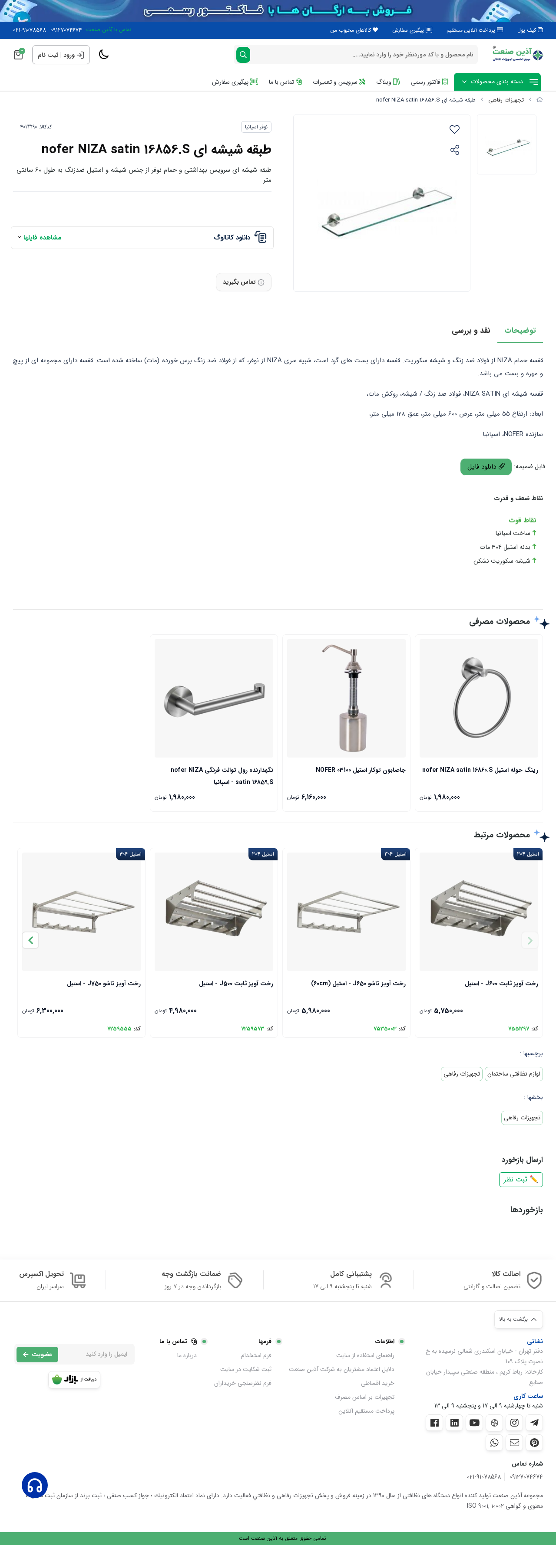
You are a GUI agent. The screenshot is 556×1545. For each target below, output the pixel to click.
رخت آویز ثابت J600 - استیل (501, 983)
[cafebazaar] (74, 1379)
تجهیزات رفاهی (506, 100)
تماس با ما (282, 82)
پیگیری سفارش (409, 30)
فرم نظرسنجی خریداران (242, 1383)
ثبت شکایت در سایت (245, 1369)
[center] (243, 55)
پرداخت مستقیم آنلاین (366, 1411)
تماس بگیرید (239, 282)
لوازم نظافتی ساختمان (513, 1074)
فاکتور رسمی (426, 82)
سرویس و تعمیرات (336, 82)
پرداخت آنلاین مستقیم (472, 30)
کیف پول (527, 30)
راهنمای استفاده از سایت (365, 1355)
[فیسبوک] (434, 1422)
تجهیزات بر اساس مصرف (364, 1397)
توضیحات (520, 331)
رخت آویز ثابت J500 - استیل (236, 983)
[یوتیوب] (474, 1422)
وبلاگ (384, 82)
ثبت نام (48, 55)
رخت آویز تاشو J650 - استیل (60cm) (358, 983)
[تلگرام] (534, 1422)
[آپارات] (494, 1422)
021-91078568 (29, 30)
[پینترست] (534, 1442)
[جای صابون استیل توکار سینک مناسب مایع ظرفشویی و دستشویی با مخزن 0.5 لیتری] (346, 698)
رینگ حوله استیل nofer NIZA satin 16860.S (480, 770)
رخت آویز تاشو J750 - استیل (104, 983)
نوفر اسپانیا (256, 127)
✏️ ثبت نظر (521, 1179)
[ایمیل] (514, 1442)
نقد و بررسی (471, 331)
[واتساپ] (494, 1442)
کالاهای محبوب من (352, 30)
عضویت (42, 1354)
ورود (69, 55)
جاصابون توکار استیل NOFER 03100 (361, 770)
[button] (30, 940)
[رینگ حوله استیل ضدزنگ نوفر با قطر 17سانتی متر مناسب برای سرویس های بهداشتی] (479, 698)
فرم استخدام (256, 1355)
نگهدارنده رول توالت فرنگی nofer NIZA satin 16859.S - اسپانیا (222, 775)
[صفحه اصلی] (539, 100)
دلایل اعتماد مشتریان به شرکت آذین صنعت (341, 1369)
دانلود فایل (482, 467)
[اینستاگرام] (514, 1422)
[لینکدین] (454, 1422)
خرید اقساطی (377, 1383)
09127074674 (66, 30)
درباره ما (187, 1355)
